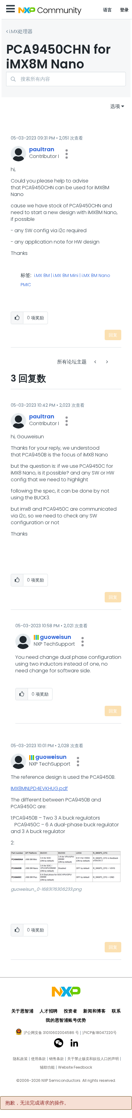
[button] (66, 154)
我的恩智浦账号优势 (66, 1020)
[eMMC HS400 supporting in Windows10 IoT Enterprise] (106, 361)
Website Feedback (75, 1067)
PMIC (26, 285)
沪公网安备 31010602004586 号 (51, 1033)
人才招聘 (48, 1011)
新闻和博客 (94, 1011)
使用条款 (38, 1059)
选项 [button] (115, 106)
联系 (116, 1011)
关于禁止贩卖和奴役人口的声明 (93, 1059)
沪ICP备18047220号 (99, 1033)
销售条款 (56, 1059)
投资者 (70, 1011)
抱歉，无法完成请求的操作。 (37, 1103)
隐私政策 (20, 1059)
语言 (107, 10)
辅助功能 (47, 1067)
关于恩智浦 (22, 1011)
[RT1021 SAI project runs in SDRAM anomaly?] (95, 361)
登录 (124, 10)
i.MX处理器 (21, 31)
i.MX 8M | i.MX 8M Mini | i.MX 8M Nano (72, 276)
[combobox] (66, 79)
